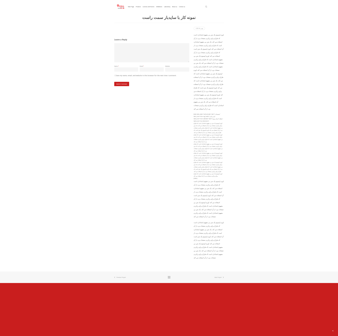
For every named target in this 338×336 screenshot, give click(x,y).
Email (142, 66)
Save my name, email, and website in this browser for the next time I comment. (146, 75)
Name (116, 66)
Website (167, 66)
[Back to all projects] (169, 277)
